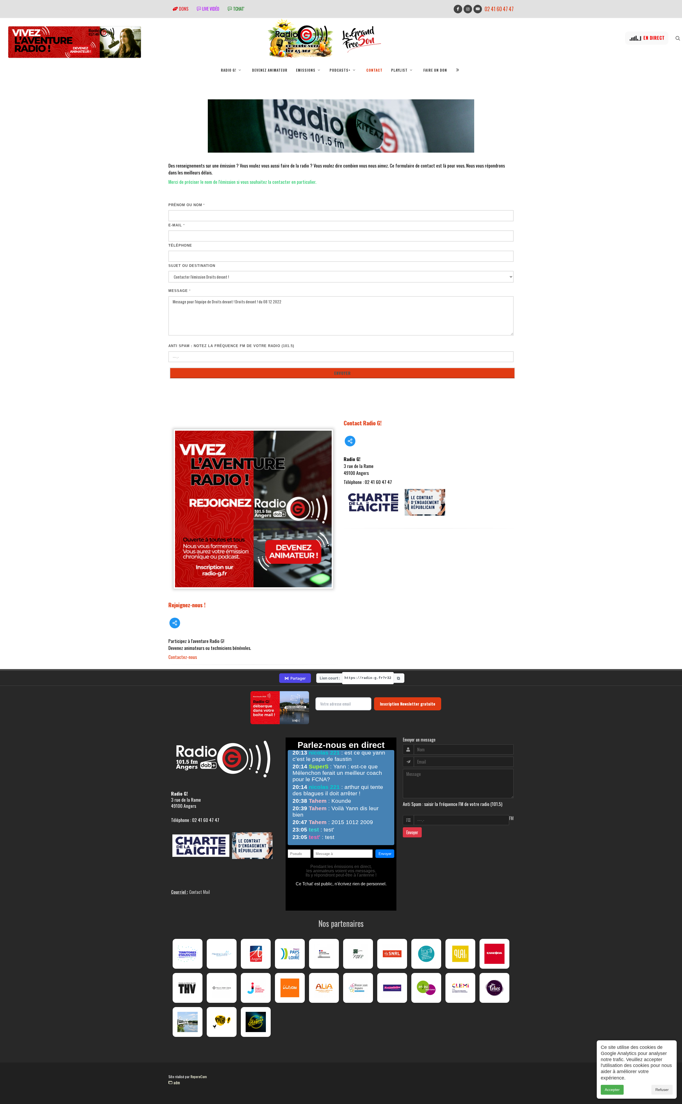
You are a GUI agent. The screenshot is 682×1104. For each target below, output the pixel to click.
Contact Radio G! (363, 423)
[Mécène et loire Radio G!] (221, 954)
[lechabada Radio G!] (494, 954)
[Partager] (174, 623)
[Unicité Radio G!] (290, 988)
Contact (374, 70)
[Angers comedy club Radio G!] (255, 1022)
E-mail (176, 225)
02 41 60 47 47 (499, 9)
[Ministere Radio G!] (324, 954)
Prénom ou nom (186, 205)
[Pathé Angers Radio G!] (221, 1022)
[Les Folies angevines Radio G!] (494, 988)
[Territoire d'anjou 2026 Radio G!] (187, 954)
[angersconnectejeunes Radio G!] (255, 988)
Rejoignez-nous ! (187, 605)
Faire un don (435, 70)
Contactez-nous (182, 656)
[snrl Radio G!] (392, 954)
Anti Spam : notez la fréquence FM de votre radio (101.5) (231, 346)
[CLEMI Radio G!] (460, 988)
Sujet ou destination (191, 266)
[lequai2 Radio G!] (460, 954)
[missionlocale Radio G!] (358, 988)
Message (179, 291)
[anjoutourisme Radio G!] (426, 988)
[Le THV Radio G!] (187, 988)
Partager (295, 678)
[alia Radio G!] (324, 988)
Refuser (662, 1089)
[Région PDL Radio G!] (290, 954)
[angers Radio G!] (255, 954)
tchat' (238, 9)
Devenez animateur (269, 70)
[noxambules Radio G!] (392, 988)
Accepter (612, 1089)
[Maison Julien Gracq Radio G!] (221, 988)
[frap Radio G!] (426, 954)
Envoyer (412, 832)
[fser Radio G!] (358, 954)
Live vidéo (210, 9)
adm (176, 1082)
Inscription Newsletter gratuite (407, 704)
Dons (183, 9)
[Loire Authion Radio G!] (187, 1022)
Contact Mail (199, 892)
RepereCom (198, 1076)
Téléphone (180, 245)
